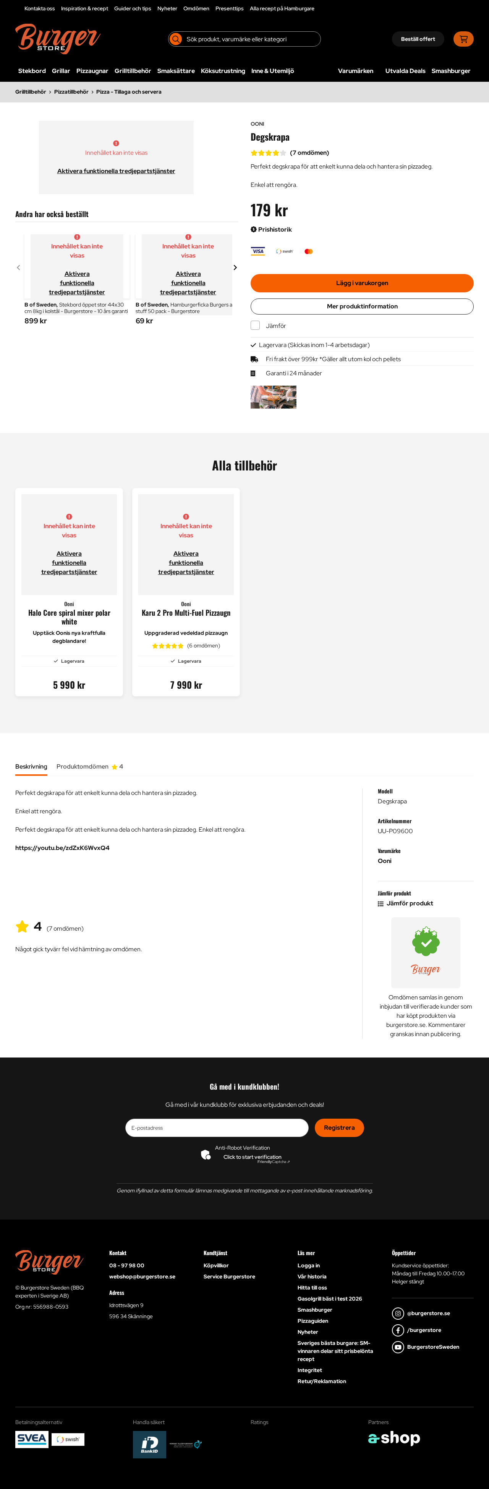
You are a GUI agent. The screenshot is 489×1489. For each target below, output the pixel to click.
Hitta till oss (312, 1287)
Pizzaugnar (92, 71)
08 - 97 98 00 (126, 1265)
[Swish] (68, 1439)
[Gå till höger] (235, 267)
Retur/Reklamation (322, 1381)
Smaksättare (176, 71)
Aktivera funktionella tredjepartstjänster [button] (116, 171)
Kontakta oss (39, 8)
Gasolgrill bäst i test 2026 (330, 1298)
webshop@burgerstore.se (142, 1276)
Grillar (61, 71)
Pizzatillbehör (71, 91)
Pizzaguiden (313, 1320)
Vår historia (312, 1276)
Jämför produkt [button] (409, 903)
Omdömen (196, 8)
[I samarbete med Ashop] (394, 1438)
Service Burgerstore (229, 1276)
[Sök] (176, 39)
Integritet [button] (310, 1370)
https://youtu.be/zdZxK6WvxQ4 (62, 848)
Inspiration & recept (84, 8)
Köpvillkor (216, 1265)
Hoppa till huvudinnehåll (241, 9)
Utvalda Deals (405, 71)
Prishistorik (274, 229)
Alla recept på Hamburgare (282, 8)
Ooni (385, 861)
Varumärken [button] (355, 71)
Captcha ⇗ (273, 1161)
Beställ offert (418, 39)
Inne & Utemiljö (272, 71)
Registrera (339, 1128)
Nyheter (167, 8)
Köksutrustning (223, 71)
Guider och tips (132, 8)
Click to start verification (252, 1156)
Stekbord (32, 71)
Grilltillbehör (133, 71)
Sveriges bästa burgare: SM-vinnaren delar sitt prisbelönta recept (335, 1351)
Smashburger (451, 71)
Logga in (309, 1265)
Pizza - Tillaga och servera (129, 91)
